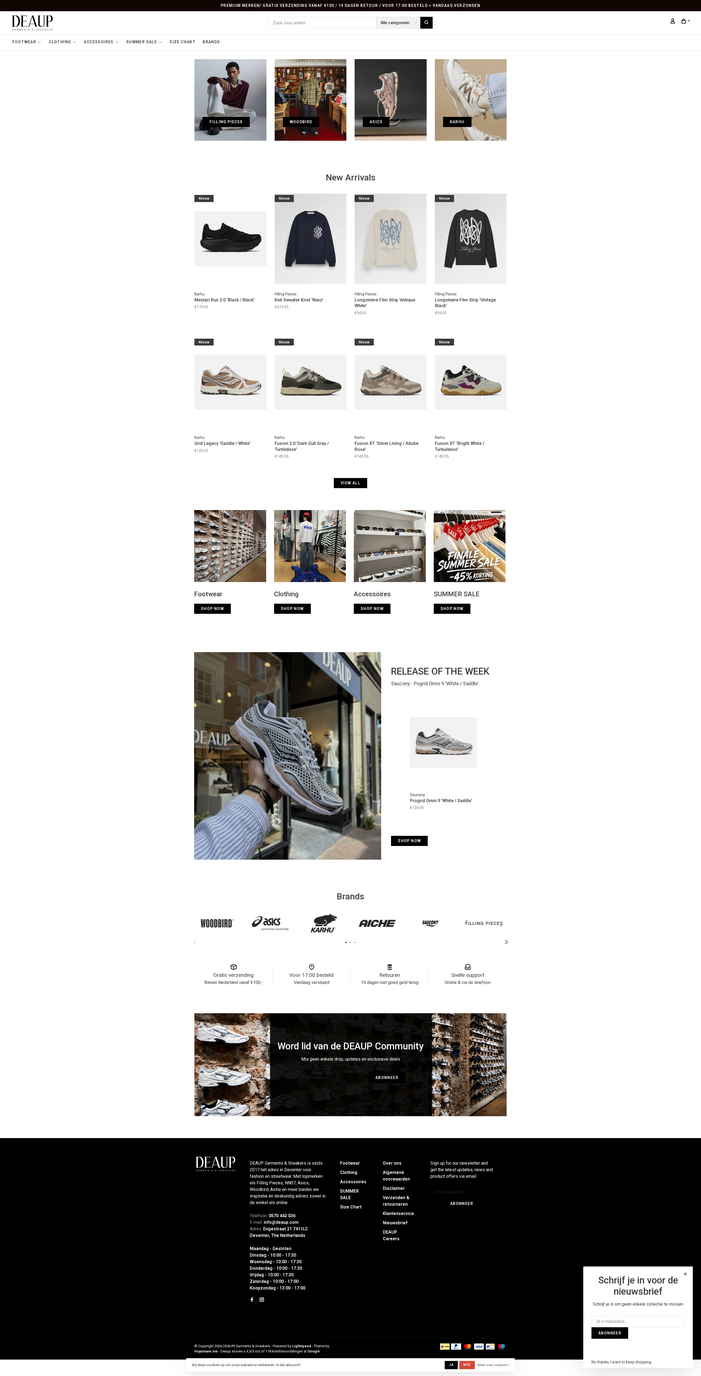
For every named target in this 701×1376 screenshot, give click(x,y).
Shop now (409, 841)
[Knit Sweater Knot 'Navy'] (311, 239)
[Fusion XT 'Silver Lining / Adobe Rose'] (391, 383)
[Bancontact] (490, 1348)
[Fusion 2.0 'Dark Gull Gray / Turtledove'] (311, 383)
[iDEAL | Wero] (445, 1348)
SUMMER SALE (141, 42)
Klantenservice (398, 1213)
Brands (211, 42)
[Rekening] (673, 22)
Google (314, 1351)
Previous (194, 942)
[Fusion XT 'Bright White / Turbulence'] (471, 383)
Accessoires (98, 42)
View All (350, 483)
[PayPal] (456, 1348)
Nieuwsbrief (395, 1222)
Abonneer (386, 1077)
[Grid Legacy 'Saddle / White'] (230, 383)
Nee (467, 1365)
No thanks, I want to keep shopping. (621, 1362)
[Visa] (479, 1348)
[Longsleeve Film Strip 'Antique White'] (391, 239)
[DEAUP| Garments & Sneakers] (215, 1164)
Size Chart (182, 42)
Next (506, 942)
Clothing (60, 42)
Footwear (24, 42)
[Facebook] (252, 1300)
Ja (451, 1365)
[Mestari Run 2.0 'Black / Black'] (230, 239)
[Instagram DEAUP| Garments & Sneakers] (262, 1300)
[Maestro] (501, 1348)
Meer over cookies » (493, 1365)
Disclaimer (394, 1188)
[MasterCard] (467, 1348)
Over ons (392, 1163)
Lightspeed (301, 1346)
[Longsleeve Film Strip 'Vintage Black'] (471, 239)
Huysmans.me (206, 1351)
